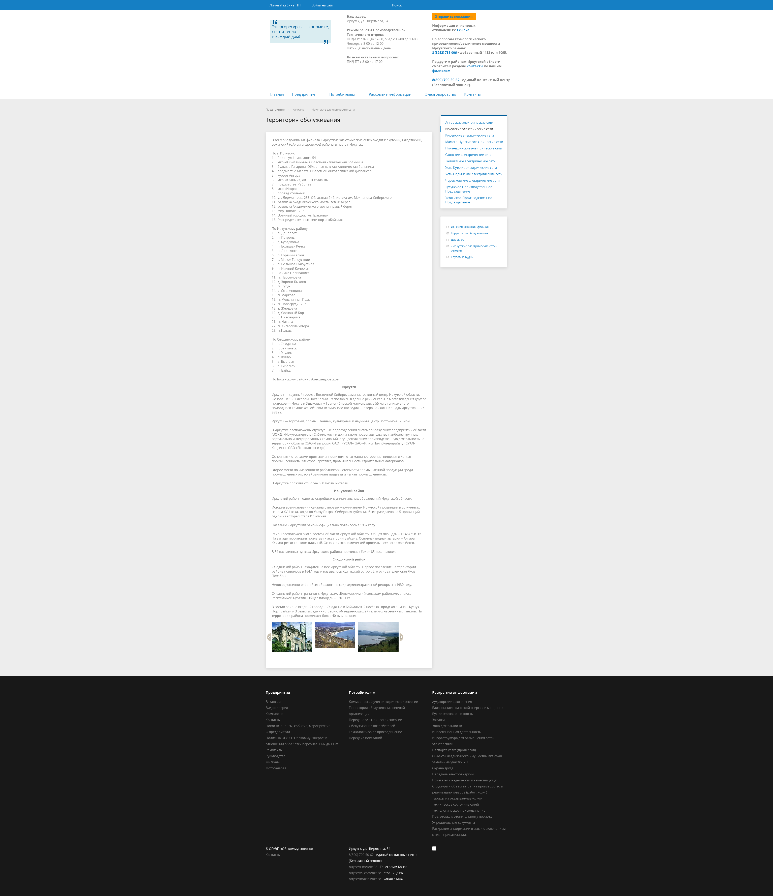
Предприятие (303, 94)
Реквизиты (274, 750)
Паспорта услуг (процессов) (454, 750)
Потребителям (342, 94)
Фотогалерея (276, 768)
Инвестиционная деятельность (456, 732)
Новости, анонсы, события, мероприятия (298, 726)
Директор (457, 239)
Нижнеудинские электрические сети (473, 148)
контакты (475, 66)
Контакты (472, 94)
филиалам (441, 70)
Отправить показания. (454, 16)
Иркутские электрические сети (333, 109)
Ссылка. (463, 30)
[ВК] (435, 849)
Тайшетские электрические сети (470, 161)
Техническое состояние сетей (455, 804)
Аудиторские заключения (452, 701)
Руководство (275, 756)
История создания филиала (470, 227)
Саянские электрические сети (468, 154)
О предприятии (278, 732)
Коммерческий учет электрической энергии (383, 701)
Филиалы (298, 109)
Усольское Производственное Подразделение (469, 200)
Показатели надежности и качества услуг (464, 780)
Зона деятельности (447, 726)
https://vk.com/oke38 (365, 873)
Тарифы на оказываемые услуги (457, 798)
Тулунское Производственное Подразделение (468, 189)
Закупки (438, 720)
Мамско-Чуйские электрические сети (474, 142)
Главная (277, 94)
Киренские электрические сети (469, 135)
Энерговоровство (440, 94)
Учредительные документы (453, 822)
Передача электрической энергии (375, 720)
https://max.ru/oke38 (365, 879)
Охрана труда (442, 768)
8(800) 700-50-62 (361, 854)
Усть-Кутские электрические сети (471, 167)
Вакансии (273, 701)
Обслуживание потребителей (372, 726)
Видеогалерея (277, 707)
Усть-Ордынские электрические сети (473, 174)
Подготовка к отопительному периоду (462, 816)
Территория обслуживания (470, 233)
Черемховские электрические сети (472, 180)
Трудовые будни (462, 257)
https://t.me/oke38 (363, 867)
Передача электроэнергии (453, 774)
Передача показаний (365, 738)
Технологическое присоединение (375, 732)
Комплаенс (274, 714)
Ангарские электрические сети (469, 122)
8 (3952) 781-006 (444, 52)
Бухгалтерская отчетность (452, 714)
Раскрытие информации (390, 94)
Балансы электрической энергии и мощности (467, 707)
